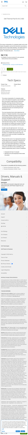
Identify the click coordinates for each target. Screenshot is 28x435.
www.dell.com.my (16, 296)
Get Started (4, 189)
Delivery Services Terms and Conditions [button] (9, 58)
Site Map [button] (3, 223)
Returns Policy (13, 327)
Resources (3, 240)
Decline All (18, 431)
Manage (3, 431)
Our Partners (4, 237)
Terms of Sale (4, 257)
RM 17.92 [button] (4, 433)
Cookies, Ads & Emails (6, 266)
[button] (23, 2)
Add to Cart (23, 433)
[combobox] (14, 5)
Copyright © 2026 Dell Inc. (7, 254)
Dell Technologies (5, 246)
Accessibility (4, 273)
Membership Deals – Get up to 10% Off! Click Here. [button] (13, 64)
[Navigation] (1, 2)
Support (3, 217)
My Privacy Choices (5, 263)
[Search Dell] (25, 5)
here (9, 399)
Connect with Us (4, 220)
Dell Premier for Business (7, 249)
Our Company (4, 234)
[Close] (26, 421)
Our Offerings (4, 231)
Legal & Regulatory (5, 270)
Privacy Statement (5, 260)
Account (3, 214)
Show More (16, 50)
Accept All (23, 431)
